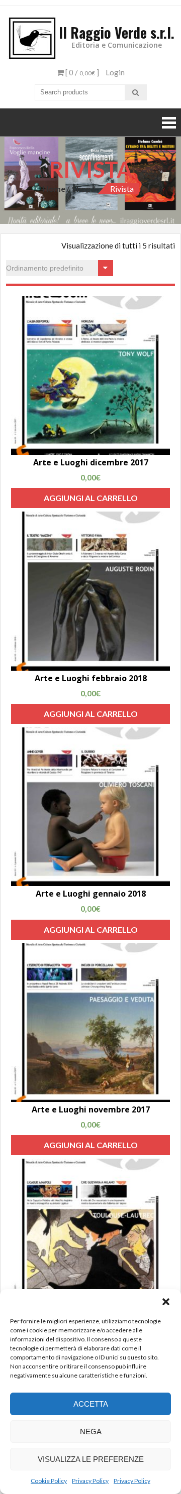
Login (115, 72)
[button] (166, 1302)
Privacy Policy (90, 1480)
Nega (91, 1431)
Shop (81, 188)
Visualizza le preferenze (91, 1459)
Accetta (90, 1404)
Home (54, 188)
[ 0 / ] (81, 72)
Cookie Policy (49, 1480)
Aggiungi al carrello (91, 498)
